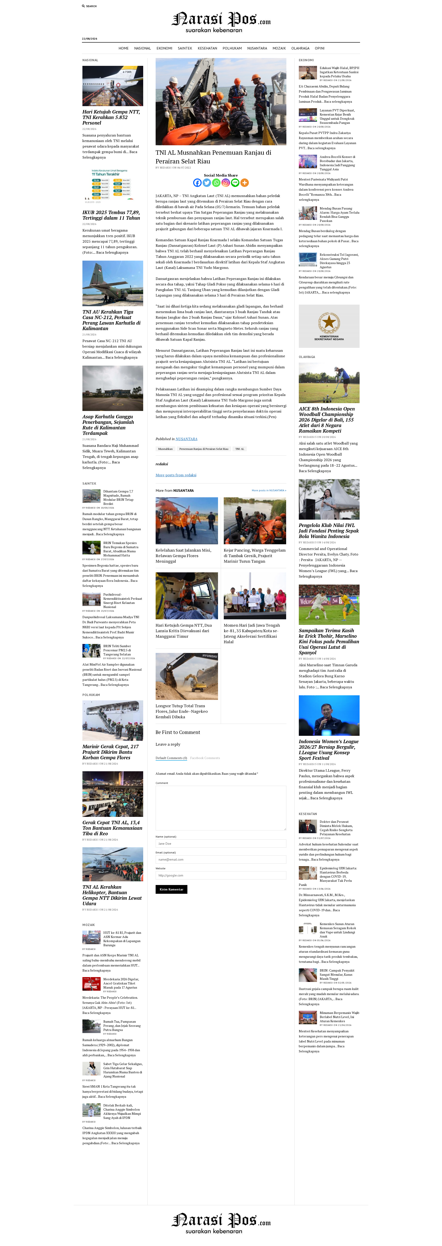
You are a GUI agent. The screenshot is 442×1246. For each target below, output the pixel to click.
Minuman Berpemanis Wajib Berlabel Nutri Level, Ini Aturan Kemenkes (339, 1017)
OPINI (320, 48)
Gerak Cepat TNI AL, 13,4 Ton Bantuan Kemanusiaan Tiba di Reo (112, 828)
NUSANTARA (257, 48)
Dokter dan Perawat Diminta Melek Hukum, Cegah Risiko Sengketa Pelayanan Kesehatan (336, 828)
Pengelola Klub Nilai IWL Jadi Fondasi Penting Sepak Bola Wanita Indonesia (329, 530)
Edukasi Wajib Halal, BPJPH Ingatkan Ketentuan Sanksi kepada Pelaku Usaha (339, 72)
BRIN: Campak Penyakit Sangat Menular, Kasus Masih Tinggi (337, 974)
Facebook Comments (205, 758)
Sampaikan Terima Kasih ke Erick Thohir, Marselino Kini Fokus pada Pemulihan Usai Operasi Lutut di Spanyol (329, 641)
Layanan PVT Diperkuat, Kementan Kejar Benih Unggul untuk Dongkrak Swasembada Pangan (337, 116)
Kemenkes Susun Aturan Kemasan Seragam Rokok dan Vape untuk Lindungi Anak (338, 930)
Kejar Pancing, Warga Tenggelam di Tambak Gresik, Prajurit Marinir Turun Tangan (255, 555)
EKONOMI (164, 48)
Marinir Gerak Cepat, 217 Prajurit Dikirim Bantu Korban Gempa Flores (110, 752)
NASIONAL (142, 48)
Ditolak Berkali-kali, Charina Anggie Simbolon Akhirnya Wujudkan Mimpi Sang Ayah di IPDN (122, 1111)
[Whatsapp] (216, 182)
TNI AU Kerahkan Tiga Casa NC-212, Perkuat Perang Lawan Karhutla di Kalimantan (111, 320)
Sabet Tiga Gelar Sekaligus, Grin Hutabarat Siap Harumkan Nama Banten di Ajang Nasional (122, 1070)
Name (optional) (166, 836)
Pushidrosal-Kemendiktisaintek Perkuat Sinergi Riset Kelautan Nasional (122, 600)
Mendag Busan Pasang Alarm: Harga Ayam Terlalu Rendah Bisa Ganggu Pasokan (339, 214)
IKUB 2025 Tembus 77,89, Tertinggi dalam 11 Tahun (111, 215)
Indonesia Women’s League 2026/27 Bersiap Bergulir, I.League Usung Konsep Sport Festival (329, 750)
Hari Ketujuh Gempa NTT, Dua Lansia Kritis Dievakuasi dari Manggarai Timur (184, 630)
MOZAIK (279, 48)
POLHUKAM (232, 48)
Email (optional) (166, 852)
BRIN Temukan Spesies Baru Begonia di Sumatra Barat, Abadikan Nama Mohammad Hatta (120, 549)
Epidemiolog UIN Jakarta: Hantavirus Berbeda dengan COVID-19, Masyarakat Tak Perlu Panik (328, 876)
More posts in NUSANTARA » (269, 490)
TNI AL (239, 449)
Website (161, 868)
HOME (124, 48)
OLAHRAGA (300, 48)
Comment (162, 783)
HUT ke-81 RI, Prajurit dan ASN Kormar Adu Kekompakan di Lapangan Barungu (122, 939)
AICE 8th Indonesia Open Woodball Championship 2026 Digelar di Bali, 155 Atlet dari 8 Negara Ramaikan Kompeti (327, 420)
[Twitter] (207, 182)
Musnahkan (165, 449)
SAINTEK (185, 48)
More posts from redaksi (176, 474)
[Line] (235, 182)
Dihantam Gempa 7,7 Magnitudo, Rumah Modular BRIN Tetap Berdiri (118, 497)
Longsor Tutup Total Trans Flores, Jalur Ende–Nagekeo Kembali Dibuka (182, 711)
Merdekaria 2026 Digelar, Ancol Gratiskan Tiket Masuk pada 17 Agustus (121, 983)
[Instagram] (225, 182)
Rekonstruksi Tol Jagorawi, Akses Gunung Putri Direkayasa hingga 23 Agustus (339, 261)
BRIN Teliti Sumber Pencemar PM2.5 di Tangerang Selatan (117, 650)
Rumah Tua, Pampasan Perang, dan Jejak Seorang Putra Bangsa (122, 1025)
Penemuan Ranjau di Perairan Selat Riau (204, 449)
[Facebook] (197, 182)
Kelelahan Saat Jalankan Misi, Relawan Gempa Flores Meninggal (183, 555)
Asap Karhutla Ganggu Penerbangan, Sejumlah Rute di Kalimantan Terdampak (108, 425)
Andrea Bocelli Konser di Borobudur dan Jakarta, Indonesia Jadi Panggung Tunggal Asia (337, 163)
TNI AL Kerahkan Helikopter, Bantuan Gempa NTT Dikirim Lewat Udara (112, 895)
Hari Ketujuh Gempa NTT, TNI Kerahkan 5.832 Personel (111, 117)
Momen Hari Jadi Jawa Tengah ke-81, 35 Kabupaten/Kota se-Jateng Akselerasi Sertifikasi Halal (252, 633)
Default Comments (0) (171, 758)
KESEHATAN (207, 48)
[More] (244, 182)
